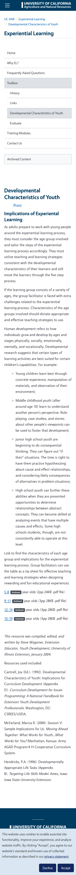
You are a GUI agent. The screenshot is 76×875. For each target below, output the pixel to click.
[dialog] (38, 851)
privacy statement (56, 856)
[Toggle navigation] (7, 5)
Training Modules (19, 133)
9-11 (13, 601)
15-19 (14, 618)
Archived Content (19, 159)
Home (11, 53)
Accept (65, 868)
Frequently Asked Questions (26, 73)
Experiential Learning (32, 19)
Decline (48, 868)
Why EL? (13, 63)
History (15, 93)
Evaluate (15, 123)
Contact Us (14, 143)
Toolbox (12, 83)
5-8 (12, 592)
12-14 (14, 609)
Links (13, 103)
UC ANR (9, 19)
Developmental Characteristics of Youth (36, 113)
